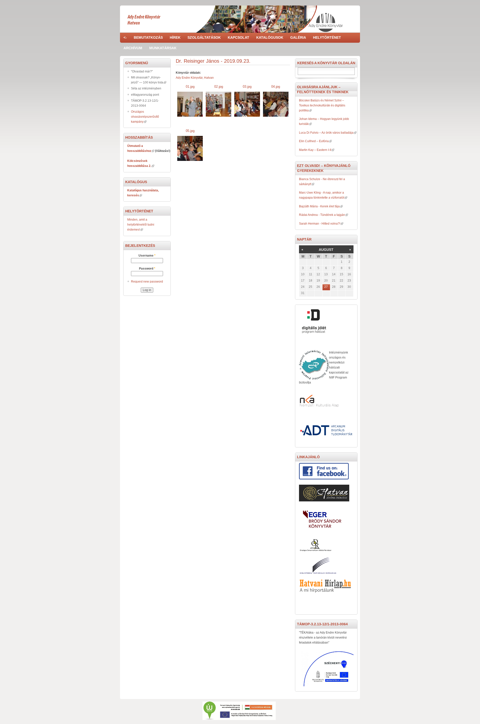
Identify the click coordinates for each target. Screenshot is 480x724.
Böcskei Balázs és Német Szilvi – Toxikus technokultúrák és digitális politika (322, 105)
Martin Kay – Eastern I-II (315, 150)
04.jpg (275, 86)
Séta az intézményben (146, 88)
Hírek (175, 37)
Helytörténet (327, 37)
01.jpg (190, 86)
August (326, 250)
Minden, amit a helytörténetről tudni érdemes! (140, 224)
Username (147, 255)
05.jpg (190, 131)
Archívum (133, 48)
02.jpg (218, 86)
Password (147, 268)
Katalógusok (269, 37)
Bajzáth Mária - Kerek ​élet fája (319, 206)
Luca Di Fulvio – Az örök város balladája (326, 132)
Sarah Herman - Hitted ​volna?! (319, 223)
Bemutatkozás (148, 37)
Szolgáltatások (204, 37)
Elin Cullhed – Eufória (314, 141)
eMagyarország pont (145, 94)
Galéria (298, 37)
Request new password (147, 281)
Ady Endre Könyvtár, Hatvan (195, 77)
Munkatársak (162, 48)
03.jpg (247, 86)
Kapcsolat (238, 37)
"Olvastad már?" (142, 71)
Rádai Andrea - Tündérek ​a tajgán (322, 215)
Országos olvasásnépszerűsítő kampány (145, 116)
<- (125, 37)
